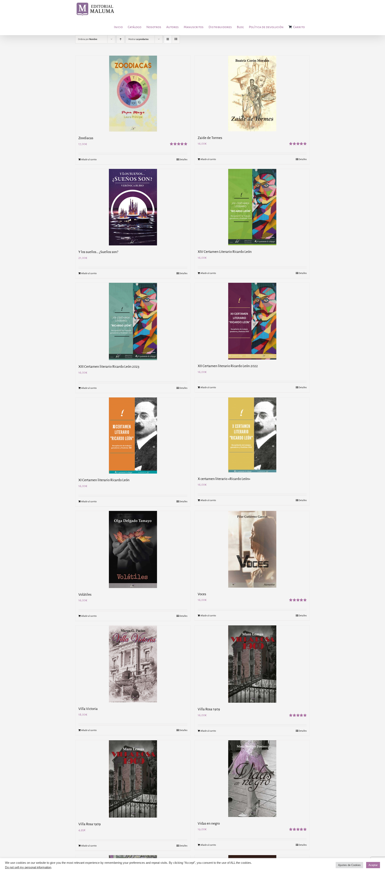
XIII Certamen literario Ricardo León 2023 (108, 367)
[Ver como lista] (176, 39)
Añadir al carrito (89, 159)
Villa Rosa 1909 (209, 709)
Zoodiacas (85, 138)
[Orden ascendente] (120, 39)
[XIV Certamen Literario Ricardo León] (252, 207)
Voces (202, 594)
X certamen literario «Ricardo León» (224, 479)
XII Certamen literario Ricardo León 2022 (228, 366)
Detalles (183, 159)
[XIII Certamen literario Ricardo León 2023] (132, 321)
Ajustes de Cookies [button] (349, 865)
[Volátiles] (132, 549)
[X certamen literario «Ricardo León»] (252, 434)
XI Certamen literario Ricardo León (104, 480)
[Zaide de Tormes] (252, 93)
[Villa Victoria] (132, 663)
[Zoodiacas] (132, 94)
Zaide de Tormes (210, 138)
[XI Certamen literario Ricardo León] (132, 435)
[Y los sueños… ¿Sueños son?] (132, 207)
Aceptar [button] (373, 865)
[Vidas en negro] (252, 778)
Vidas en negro (209, 823)
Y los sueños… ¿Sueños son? (98, 252)
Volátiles (84, 594)
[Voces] (252, 549)
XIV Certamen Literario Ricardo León (225, 252)
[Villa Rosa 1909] (252, 664)
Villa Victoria (88, 709)
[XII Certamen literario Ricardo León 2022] (252, 321)
